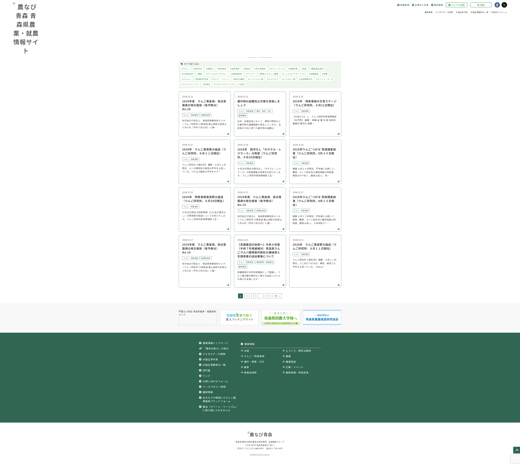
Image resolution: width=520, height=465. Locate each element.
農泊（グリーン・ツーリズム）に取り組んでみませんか (220, 408)
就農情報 (404, 4)
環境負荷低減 (202, 79)
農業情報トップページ (215, 343)
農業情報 (429, 12)
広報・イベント (295, 367)
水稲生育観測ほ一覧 (479, 12)
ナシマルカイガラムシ (217, 73)
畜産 (246, 367)
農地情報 (438, 4)
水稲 (246, 350)
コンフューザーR (325, 79)
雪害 (304, 68)
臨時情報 (208, 392)
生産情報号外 (306, 79)
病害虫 (210, 68)
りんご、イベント (221, 79)
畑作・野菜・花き (254, 361)
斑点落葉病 (261, 68)
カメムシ (187, 79)
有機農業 (314, 73)
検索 (482, 4)
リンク (206, 375)
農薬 (200, 73)
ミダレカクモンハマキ (225, 84)
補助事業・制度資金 (297, 372)
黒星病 (247, 68)
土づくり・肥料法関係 (298, 350)
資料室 (206, 370)
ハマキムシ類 (289, 79)
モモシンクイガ (278, 68)
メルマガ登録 (458, 4)
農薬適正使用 (318, 68)
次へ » (277, 295)
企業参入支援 (421, 4)
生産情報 (235, 68)
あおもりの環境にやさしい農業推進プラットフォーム (219, 399)
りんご (186, 68)
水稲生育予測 (462, 12)
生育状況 (198, 68)
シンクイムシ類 (256, 79)
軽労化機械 (239, 79)
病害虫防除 (237, 73)
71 (268, 295)
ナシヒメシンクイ (191, 84)
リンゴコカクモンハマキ (294, 73)
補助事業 (294, 68)
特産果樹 (222, 68)
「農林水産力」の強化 (216, 348)
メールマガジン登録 (214, 386)
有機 (325, 73)
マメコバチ (273, 79)
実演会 (207, 84)
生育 (242, 84)
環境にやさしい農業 (269, 73)
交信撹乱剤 (188, 73)
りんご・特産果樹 (254, 356)
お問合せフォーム (499, 12)
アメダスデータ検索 (444, 12)
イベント (251, 73)
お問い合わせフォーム (215, 381)
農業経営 (291, 361)
